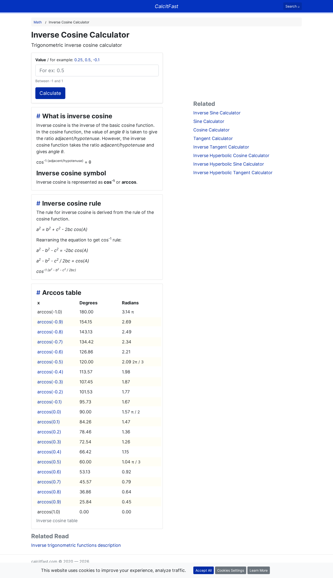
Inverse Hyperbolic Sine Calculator (228, 164)
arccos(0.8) (49, 491)
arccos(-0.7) (50, 341)
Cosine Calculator (211, 129)
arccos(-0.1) (49, 401)
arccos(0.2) (49, 431)
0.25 (78, 59)
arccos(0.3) (49, 441)
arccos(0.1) (48, 421)
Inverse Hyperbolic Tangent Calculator (233, 172)
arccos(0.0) (49, 411)
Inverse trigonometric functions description (76, 545)
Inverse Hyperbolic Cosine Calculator (231, 155)
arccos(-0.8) (50, 331)
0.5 (88, 59)
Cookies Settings (230, 570)
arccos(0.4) (49, 451)
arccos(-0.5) (50, 361)
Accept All (204, 570)
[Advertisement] (247, 64)
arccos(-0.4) (50, 371)
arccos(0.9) (49, 501)
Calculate (50, 93)
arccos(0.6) (49, 471)
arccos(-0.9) (50, 321)
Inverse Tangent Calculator (221, 146)
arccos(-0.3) (50, 381)
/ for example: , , (67, 59)
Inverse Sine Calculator (217, 112)
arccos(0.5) (49, 461)
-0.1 (96, 59)
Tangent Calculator (213, 138)
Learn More (259, 570)
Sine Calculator (208, 121)
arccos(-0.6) (50, 351)
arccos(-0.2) (50, 391)
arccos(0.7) (49, 481)
